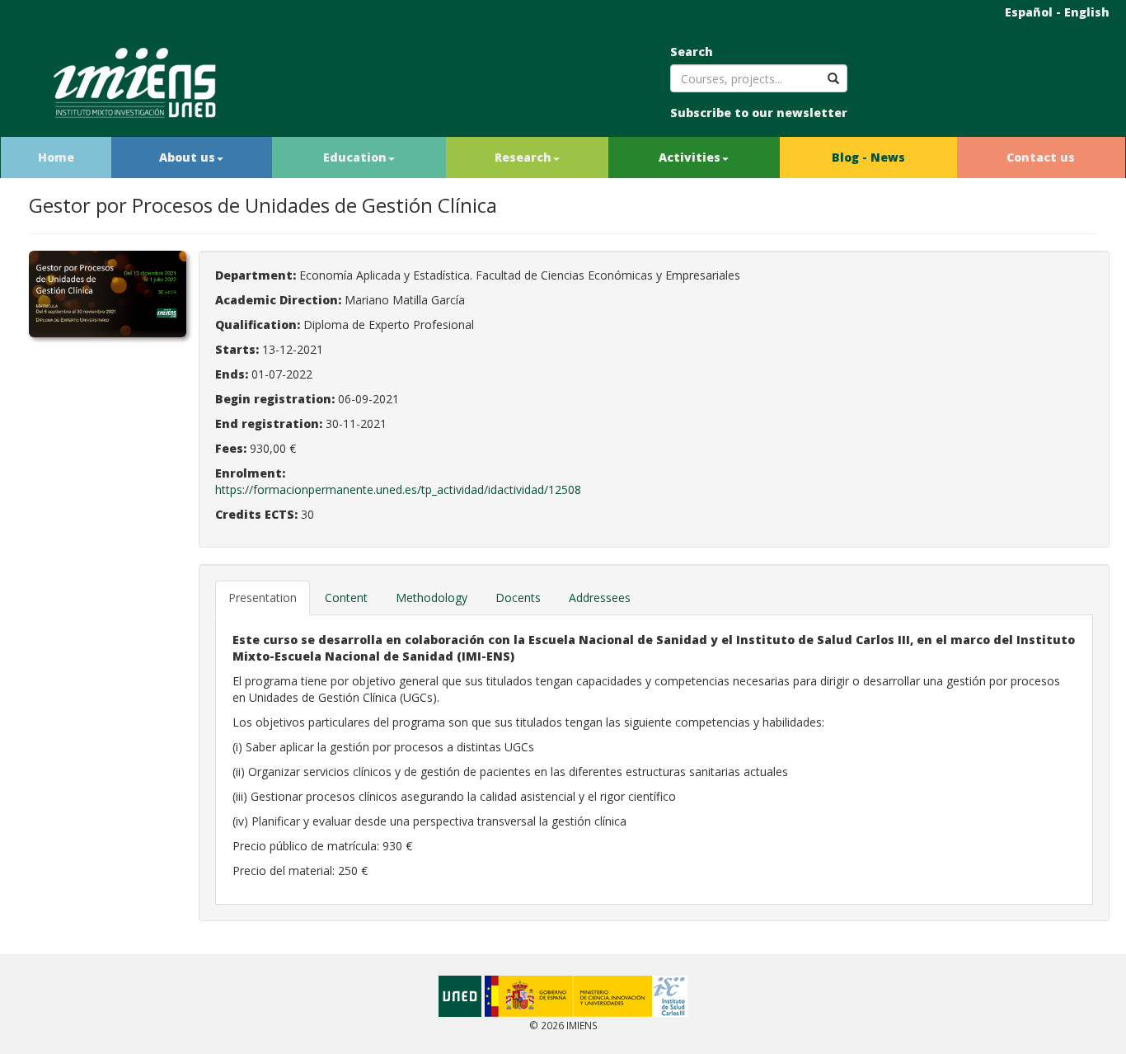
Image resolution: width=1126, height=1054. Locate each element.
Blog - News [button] (868, 157)
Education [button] (355, 157)
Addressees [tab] (600, 597)
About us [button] (187, 157)
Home (56, 157)
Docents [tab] (518, 597)
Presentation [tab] (262, 597)
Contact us (1040, 157)
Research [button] (523, 157)
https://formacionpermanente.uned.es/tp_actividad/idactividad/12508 (398, 489)
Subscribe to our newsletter (758, 112)
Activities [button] (689, 157)
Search (691, 51)
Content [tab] (346, 597)
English (1087, 12)
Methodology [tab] (431, 597)
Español (1029, 12)
